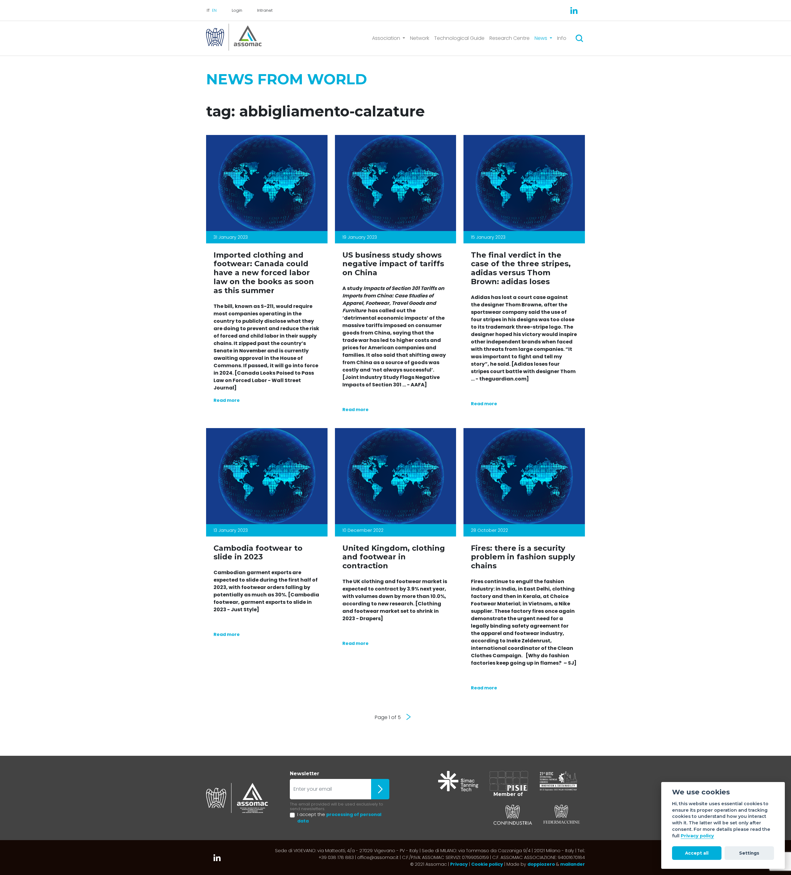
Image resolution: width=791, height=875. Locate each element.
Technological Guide (459, 38)
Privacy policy (697, 836)
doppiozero (541, 864)
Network (419, 38)
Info (561, 38)
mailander (572, 864)
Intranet (265, 10)
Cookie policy (487, 864)
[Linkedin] (574, 10)
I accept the (339, 817)
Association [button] (386, 38)
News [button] (541, 38)
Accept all (697, 853)
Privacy (459, 864)
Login (237, 10)
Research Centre (509, 38)
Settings (749, 853)
